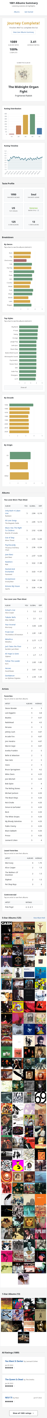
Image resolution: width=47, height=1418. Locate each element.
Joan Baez (9, 554)
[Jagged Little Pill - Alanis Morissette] (40, 1267)
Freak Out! (9, 632)
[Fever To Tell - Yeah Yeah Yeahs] (6, 1029)
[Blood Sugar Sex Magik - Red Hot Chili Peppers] (6, 1165)
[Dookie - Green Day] (29, 1256)
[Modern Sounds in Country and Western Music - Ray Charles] (29, 1143)
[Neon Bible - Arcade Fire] (6, 938)
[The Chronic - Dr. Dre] (29, 1165)
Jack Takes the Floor (13, 646)
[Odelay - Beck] (6, 972)
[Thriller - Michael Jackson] (40, 1131)
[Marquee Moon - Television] (29, 984)
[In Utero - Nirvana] (40, 927)
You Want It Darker (14, 1361)
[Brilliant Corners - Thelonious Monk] (6, 1222)
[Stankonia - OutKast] (40, 950)
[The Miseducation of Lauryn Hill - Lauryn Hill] (40, 1074)
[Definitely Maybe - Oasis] (18, 1199)
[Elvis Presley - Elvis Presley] (6, 1131)
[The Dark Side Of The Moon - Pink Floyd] (6, 1211)
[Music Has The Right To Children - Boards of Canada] (29, 1211)
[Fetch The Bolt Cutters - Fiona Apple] (40, 1086)
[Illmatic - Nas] (29, 1177)
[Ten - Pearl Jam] (40, 1233)
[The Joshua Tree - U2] (6, 1154)
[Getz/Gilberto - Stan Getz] (40, 1154)
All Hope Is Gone (12, 653)
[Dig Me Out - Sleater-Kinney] (6, 1245)
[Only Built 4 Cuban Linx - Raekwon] (6, 1109)
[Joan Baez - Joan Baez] (29, 1109)
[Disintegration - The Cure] (18, 1222)
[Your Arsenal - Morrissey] (40, 1326)
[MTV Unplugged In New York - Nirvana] (18, 1131)
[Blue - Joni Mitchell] (29, 1029)
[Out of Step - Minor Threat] (18, 1120)
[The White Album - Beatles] (18, 1040)
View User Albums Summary (23, 32)
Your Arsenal (10, 624)
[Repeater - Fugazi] (18, 1097)
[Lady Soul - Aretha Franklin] (6, 961)
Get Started (29, 12)
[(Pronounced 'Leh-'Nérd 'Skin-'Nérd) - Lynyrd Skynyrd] (29, 961)
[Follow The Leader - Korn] (6, 1326)
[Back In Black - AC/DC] (29, 995)
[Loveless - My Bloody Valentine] (18, 1018)
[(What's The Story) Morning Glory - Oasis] (18, 1143)
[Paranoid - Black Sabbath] (40, 1256)
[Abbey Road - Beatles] (40, 1063)
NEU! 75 (8, 1397)
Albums (17, 12)
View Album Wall (39, 918)
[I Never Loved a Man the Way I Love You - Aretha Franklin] (23, 1279)
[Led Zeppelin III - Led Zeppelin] (29, 1154)
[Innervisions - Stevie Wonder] (29, 938)
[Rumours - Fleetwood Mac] (29, 1040)
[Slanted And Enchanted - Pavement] (18, 1256)
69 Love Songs (11, 520)
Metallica (9, 639)
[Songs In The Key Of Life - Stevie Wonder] (6, 1177)
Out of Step (9, 537)
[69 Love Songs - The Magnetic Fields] (40, 1097)
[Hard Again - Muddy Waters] (18, 972)
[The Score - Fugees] (29, 1052)
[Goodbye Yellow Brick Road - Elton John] (40, 1018)
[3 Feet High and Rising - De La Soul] (40, 984)
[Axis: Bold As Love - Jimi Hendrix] (18, 938)
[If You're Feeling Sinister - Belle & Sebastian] (29, 1006)
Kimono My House (12, 586)
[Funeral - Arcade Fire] (18, 927)
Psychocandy (10, 545)
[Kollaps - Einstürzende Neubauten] (40, 1315)
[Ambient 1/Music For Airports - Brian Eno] (6, 1086)
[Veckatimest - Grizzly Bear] (40, 1222)
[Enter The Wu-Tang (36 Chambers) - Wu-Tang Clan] (6, 1006)
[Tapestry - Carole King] (18, 995)
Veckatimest (10, 579)
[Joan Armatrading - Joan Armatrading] (6, 1018)
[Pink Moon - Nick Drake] (18, 1086)
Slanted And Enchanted (10, 570)
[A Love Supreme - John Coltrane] (6, 1097)
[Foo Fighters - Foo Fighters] (6, 1267)
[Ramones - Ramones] (18, 1245)
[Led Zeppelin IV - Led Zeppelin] (29, 1018)
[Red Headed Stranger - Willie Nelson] (18, 1177)
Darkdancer (10, 675)
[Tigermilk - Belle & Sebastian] (18, 1029)
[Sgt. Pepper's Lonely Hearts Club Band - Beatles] (29, 1188)
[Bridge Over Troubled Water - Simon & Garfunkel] (6, 1233)
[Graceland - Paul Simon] (40, 961)
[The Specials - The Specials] (18, 1154)
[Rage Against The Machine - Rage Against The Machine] (29, 1086)
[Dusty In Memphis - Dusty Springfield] (29, 1222)
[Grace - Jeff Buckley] (29, 1233)
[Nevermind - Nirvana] (40, 972)
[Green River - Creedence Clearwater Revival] (40, 938)
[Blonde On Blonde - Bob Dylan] (40, 1052)
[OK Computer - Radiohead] (40, 995)
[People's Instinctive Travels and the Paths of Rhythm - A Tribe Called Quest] (29, 1097)
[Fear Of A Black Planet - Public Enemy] (40, 1029)
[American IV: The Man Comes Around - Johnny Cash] (6, 927)
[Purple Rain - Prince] (29, 1131)
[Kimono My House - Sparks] (29, 1120)
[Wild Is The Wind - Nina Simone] (6, 1256)
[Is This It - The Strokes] (6, 1199)
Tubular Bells (10, 617)
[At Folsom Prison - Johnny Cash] (6, 1120)
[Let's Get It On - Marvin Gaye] (6, 1143)
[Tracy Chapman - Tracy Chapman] (40, 1040)
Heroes (8, 668)
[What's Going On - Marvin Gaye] (29, 1063)
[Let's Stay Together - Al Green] (40, 1120)
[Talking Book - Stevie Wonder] (6, 1074)
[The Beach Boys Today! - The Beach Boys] (29, 927)
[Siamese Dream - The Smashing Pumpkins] (6, 995)
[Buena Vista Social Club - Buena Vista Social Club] (18, 1233)
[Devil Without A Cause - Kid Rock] (29, 1315)
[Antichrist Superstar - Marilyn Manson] (18, 1326)
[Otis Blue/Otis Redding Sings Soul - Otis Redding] (6, 984)
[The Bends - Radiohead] (40, 1143)
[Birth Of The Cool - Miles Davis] (18, 950)
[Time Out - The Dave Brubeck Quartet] (29, 950)
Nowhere (9, 562)
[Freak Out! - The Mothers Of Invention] (18, 1303)
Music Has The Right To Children (13, 529)
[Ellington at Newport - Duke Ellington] (18, 1063)
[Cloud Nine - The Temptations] (6, 1188)
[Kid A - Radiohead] (18, 1267)
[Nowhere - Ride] (40, 1177)
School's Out (10, 610)
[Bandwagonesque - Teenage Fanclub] (18, 1165)
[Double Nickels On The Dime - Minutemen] (18, 984)
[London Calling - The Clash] (40, 1245)
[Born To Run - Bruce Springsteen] (18, 1109)
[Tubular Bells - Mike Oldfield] (6, 1315)
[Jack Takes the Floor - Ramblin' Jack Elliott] (29, 1303)
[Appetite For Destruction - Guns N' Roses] (18, 961)
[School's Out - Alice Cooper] (6, 1303)
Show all (23, 387)
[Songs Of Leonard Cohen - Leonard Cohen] (29, 1074)
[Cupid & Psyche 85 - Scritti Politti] (29, 1326)
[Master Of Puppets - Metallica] (6, 1040)
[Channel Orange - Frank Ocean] (40, 1199)
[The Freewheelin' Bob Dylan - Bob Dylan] (40, 1165)
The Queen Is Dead (14, 1379)
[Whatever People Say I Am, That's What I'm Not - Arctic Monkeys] (29, 1245)
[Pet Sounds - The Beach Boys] (6, 950)
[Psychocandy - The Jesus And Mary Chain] (29, 1267)
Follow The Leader (12, 661)
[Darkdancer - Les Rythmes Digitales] (18, 1315)
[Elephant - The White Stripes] (40, 1006)
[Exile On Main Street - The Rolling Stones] (18, 1211)
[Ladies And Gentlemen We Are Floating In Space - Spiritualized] (29, 972)
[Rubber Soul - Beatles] (18, 1188)
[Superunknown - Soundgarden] (6, 1063)
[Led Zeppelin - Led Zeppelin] (18, 1074)
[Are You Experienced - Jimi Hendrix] (18, 1006)
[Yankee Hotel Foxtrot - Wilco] (29, 1199)
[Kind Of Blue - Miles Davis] (40, 1188)
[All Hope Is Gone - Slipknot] (40, 1303)
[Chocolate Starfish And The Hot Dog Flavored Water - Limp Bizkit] (23, 1337)
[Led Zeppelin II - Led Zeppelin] (40, 1109)
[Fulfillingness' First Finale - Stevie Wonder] (40, 1211)
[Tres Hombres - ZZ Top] (6, 1052)
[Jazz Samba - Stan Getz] (18, 1052)
